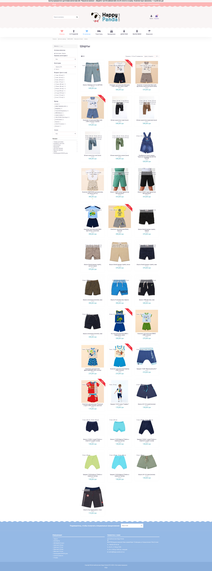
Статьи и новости (58, 555)
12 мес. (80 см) (60, 84)
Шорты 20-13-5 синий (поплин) (147, 404)
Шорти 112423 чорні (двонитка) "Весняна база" (147, 192)
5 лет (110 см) (60, 95)
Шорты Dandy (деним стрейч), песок (119, 264)
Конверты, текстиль (59, 143)
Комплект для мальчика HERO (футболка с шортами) (92, 230)
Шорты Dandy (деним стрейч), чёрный (146, 230)
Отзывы (56, 557)
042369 (119, 121)
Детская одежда (58, 148)
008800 (146, 336)
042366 (119, 156)
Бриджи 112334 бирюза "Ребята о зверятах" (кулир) (119, 475)
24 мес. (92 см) (60, 88)
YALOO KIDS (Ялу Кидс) (62, 117)
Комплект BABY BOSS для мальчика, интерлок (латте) (92, 192)
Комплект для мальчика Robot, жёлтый (120, 230)
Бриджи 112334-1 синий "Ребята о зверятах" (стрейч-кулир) (146, 440)
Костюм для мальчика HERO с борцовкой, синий (119, 334)
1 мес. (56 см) (60, 75)
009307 (92, 407)
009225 (146, 87)
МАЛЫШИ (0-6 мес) (59, 543)
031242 (146, 301)
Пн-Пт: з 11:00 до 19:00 (115, 547)
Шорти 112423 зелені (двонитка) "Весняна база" (119, 192)
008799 (92, 371)
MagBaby (58, 108)
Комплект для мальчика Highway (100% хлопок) (119, 369)
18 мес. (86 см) (60, 86)
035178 (119, 405)
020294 (119, 371)
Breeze (58, 126)
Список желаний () (153, 4)
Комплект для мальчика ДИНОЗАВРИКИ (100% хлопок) (92, 369)
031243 (146, 266)
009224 (92, 123)
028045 (146, 159)
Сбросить (57, 69)
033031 (146, 370)
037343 (146, 476)
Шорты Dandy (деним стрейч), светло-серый (92, 265)
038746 (119, 442)
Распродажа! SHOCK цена (61, 153)
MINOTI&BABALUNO (61, 106)
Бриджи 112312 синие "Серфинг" (119, 404)
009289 (92, 511)
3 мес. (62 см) (60, 77)
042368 (92, 156)
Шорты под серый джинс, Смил (92, 510)
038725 (92, 477)
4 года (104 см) (60, 93)
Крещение (56, 146)
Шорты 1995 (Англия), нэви (146, 299)
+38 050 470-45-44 (114, 544)
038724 (119, 477)
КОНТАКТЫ (57, 541)
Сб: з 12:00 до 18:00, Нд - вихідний (118, 549)
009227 (92, 194)
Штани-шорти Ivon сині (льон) (92, 155)
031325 (92, 301)
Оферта (56, 539)
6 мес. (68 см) (60, 79)
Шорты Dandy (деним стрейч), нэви (147, 264)
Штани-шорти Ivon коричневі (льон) (146, 120)
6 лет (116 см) (60, 97)
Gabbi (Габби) (59, 115)
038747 (92, 442)
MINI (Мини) (59, 113)
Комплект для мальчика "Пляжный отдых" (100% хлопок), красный (92, 404)
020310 (92, 232)
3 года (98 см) (60, 90)
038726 (146, 442)
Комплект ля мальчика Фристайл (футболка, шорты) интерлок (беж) (147, 85)
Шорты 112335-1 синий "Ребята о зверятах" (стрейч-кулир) (92, 440)
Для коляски (57, 145)
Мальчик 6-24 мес (58, 549)
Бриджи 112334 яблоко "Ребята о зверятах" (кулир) (92, 475)
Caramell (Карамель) (62, 110)
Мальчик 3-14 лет (58, 551)
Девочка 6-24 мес (58, 545)
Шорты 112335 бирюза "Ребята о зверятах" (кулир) (119, 440)
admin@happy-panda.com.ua (116, 552)
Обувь (55, 151)
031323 (146, 232)
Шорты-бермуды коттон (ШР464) (92, 85)
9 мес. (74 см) (60, 82)
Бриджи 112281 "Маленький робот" (147, 369)
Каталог (55, 138)
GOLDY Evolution (60, 124)
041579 (146, 194)
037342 (146, 405)
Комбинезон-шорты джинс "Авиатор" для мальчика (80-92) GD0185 (147, 157)
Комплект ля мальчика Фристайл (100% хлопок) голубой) (92, 120)
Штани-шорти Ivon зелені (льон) (119, 155)
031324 (119, 266)
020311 (119, 336)
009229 (119, 87)
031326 (119, 301)
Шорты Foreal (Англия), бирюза (120, 299)
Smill (57, 104)
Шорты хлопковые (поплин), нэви (92, 333)
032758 (92, 86)
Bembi (58, 121)
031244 (92, 267)
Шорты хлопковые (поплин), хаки (92, 299)
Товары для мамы (58, 142)
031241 (92, 335)
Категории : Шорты (60, 53)
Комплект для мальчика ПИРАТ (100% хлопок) (147, 334)
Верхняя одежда (58, 150)
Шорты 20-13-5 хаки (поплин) (146, 474)
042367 (146, 121)
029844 (119, 232)
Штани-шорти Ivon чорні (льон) (120, 120)
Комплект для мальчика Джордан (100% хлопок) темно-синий (120, 85)
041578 (119, 194)
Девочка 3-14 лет (58, 547)
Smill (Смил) (59, 119)
